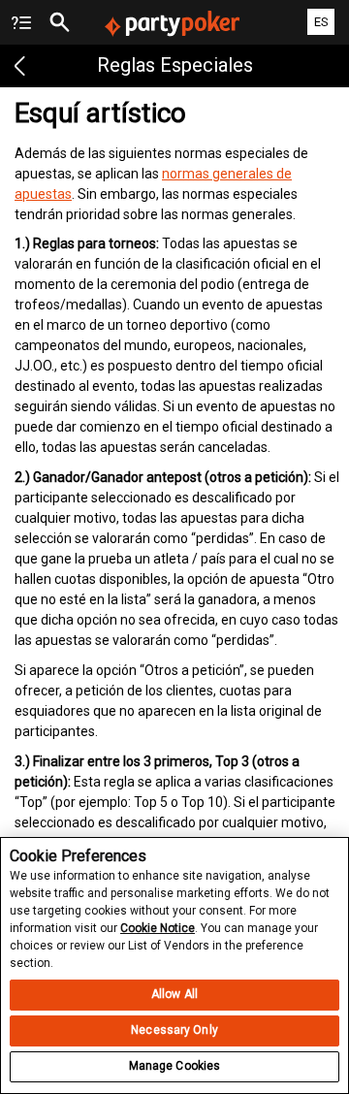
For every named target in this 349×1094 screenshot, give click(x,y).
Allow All (174, 994)
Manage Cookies (175, 1066)
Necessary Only (174, 1030)
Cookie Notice (157, 928)
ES (321, 22)
